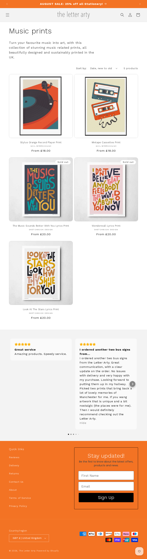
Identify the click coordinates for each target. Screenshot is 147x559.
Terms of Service (20, 497)
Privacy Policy (18, 506)
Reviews (14, 457)
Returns (14, 473)
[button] (7, 15)
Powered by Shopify (48, 551)
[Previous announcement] (7, 4)
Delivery (14, 465)
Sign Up (106, 497)
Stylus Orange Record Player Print (41, 142)
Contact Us (16, 481)
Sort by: (81, 68)
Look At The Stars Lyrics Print (41, 309)
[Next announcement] (140, 4)
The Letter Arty (27, 551)
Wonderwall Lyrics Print (106, 225)
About (13, 489)
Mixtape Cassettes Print (106, 142)
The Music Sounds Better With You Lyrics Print (41, 225)
